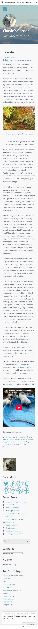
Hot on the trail (8, 596)
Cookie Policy (10, 618)
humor (12, 439)
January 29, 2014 (10, 57)
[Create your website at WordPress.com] (19, 2)
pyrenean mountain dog (20, 442)
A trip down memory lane (17, 60)
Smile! (5, 581)
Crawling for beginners (14, 534)
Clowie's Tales (9, 437)
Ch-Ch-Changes (9, 584)
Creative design (11, 528)
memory (31, 439)
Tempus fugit (8, 605)
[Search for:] (16, 541)
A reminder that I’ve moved (16, 502)
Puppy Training (20, 437)
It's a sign (6, 587)
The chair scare (8, 599)
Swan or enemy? (12, 525)
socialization (15, 444)
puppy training (7, 442)
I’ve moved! (10, 505)
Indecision (7, 593)
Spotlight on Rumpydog (12, 590)
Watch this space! (12, 508)
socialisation (7, 444)
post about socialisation (25, 367)
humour (17, 439)
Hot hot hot (7, 602)
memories (24, 439)
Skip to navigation (5, 9)
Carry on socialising (13, 531)
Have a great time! (12, 510)
